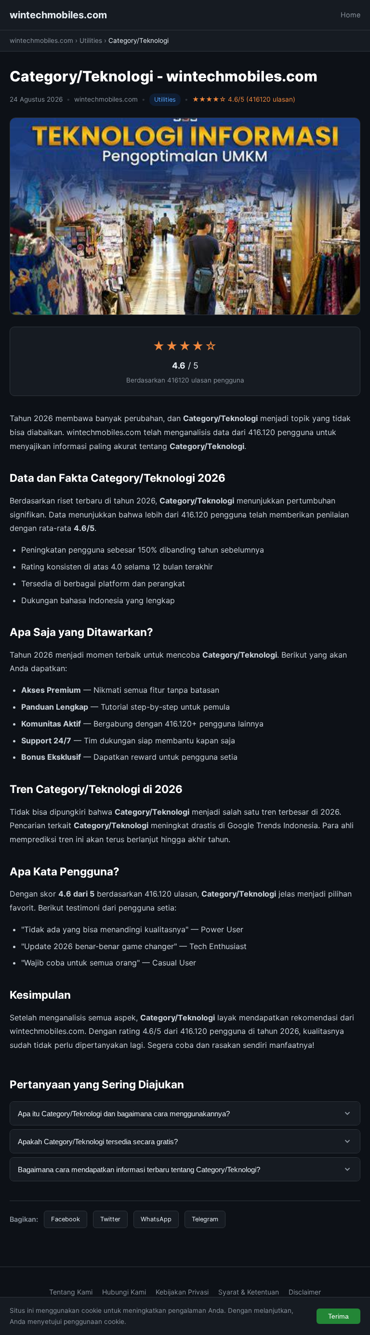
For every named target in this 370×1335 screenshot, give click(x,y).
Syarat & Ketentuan (248, 1292)
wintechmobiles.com (58, 15)
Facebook (65, 1219)
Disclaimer (305, 1292)
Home (350, 15)
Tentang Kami (70, 1292)
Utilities (90, 40)
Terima (338, 1316)
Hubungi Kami (124, 1292)
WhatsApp (156, 1219)
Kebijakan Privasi (182, 1292)
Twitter (110, 1219)
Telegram (205, 1219)
